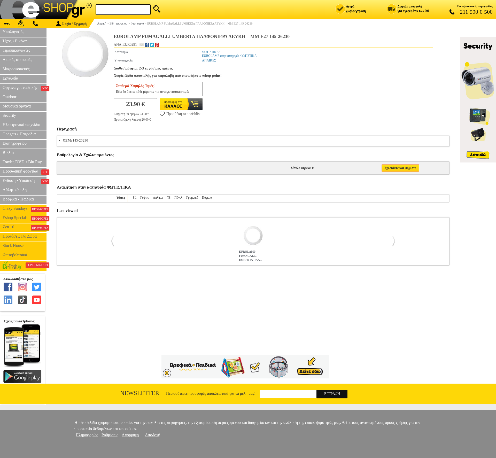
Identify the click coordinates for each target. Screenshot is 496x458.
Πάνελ (178, 197)
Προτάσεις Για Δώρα (20, 236)
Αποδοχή (152, 435)
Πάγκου (207, 197)
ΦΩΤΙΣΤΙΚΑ (210, 52)
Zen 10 (25, 227)
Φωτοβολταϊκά (15, 255)
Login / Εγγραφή (74, 24)
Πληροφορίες (87, 435)
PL (134, 197)
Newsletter (139, 393)
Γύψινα (144, 197)
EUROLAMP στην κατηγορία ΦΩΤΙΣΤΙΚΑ (229, 56)
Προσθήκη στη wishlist (183, 114)
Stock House (13, 245)
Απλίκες (158, 197)
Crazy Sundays (25, 208)
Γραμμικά (192, 197)
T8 (169, 197)
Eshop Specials (25, 217)
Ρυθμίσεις (110, 435)
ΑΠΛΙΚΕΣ (209, 60)
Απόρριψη (130, 435)
